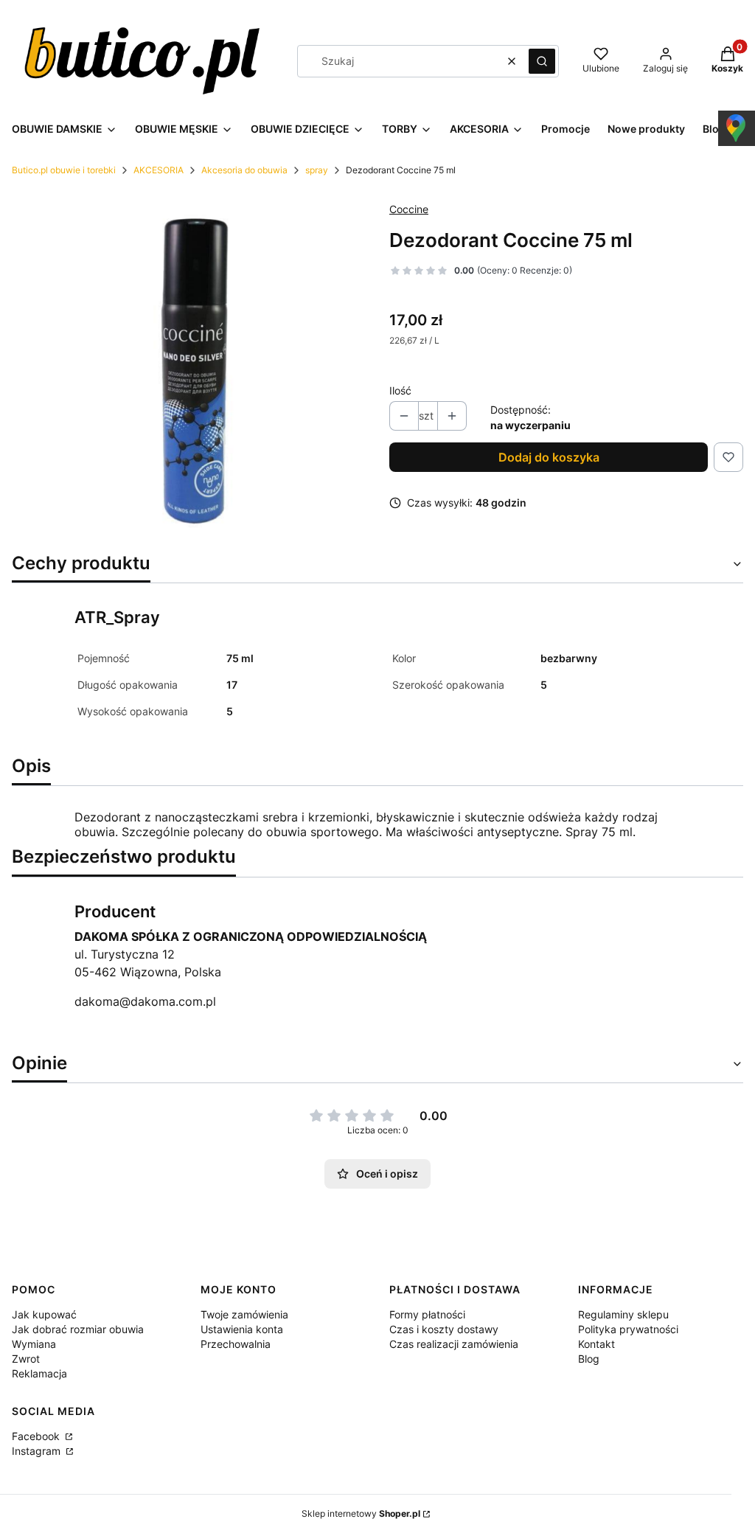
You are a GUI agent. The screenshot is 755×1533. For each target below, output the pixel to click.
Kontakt (596, 1344)
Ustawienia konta (242, 1329)
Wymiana (34, 1344)
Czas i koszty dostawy (443, 1329)
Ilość (400, 390)
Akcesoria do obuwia (244, 169)
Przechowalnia (236, 1344)
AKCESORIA (158, 169)
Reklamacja (39, 1373)
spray (316, 169)
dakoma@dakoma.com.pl (145, 1001)
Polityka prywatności (628, 1329)
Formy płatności (427, 1314)
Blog (588, 1358)
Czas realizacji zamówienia (453, 1344)
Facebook (37, 1436)
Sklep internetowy (361, 1513)
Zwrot (26, 1358)
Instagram (37, 1451)
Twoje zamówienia (244, 1314)
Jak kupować (44, 1314)
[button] (542, 61)
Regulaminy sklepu (623, 1314)
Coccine (408, 209)
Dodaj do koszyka (548, 457)
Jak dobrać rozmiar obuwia (78, 1329)
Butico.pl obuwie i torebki (64, 169)
